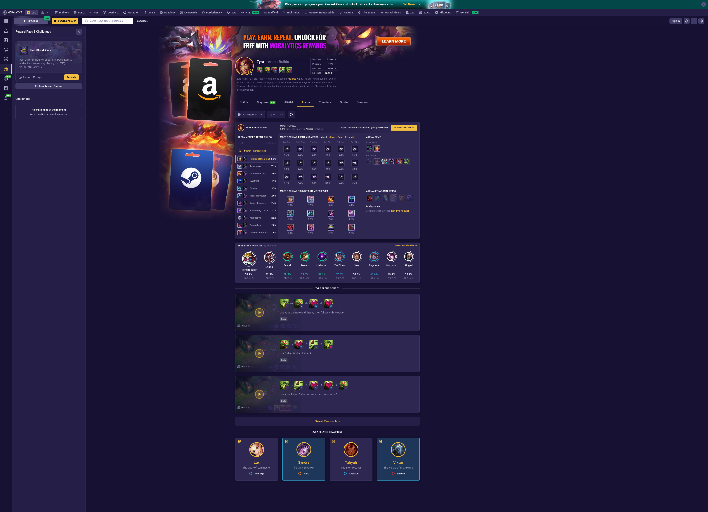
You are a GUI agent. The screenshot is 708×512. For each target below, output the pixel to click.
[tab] (243, 102)
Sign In (676, 21)
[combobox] (107, 21)
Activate (71, 77)
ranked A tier (295, 79)
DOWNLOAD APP (67, 21)
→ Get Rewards (409, 4)
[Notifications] (687, 21)
